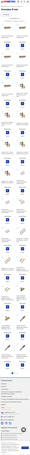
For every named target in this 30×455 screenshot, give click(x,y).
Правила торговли (6, 396)
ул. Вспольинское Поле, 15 (10, 437)
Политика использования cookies (11, 402)
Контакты (4, 383)
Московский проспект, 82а (10, 439)
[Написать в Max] (6, 423)
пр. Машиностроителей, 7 (10, 435)
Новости (3, 386)
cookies (8, 446)
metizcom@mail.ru (8, 420)
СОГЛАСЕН (25, 447)
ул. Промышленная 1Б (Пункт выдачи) (13, 433)
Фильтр (6, 14)
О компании (4, 389)
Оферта (3, 404)
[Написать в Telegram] (10, 423)
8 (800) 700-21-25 (10, 412)
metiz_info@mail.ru (8, 416)
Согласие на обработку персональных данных (15, 399)
